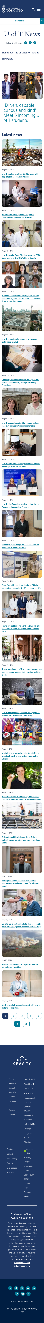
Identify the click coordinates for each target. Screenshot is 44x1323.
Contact (10, 1149)
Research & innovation (28, 1117)
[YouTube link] (28, 1288)
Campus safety (27, 1194)
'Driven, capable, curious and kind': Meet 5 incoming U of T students (22, 112)
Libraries (27, 1128)
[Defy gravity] (22, 1058)
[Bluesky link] (23, 1294)
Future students (12, 1081)
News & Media (30, 1079)
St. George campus (28, 1159)
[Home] (12, 9)
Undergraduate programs (30, 1100)
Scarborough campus (29, 1177)
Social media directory (22, 1301)
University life (29, 1124)
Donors (12, 1110)
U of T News (22, 34)
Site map (10, 1172)
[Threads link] (28, 1294)
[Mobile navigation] (38, 9)
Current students (12, 1090)
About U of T (29, 1084)
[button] (33, 9)
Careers (10, 1154)
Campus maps (27, 1185)
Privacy (10, 1163)
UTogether (28, 1133)
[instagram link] (34, 42)
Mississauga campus (29, 1168)
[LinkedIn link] (34, 1288)
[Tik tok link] (17, 1294)
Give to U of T (29, 1088)
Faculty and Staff (13, 1103)
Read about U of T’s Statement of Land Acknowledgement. (23, 1262)
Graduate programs (27, 1108)
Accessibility (12, 1158)
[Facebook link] (30, 42)
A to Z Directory (27, 1140)
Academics (28, 1093)
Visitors (12, 1114)
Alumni (12, 1096)
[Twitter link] (25, 42)
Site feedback (12, 1168)
